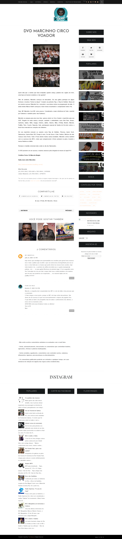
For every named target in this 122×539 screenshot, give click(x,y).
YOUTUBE (83, 57)
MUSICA (52, 2)
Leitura (94, 197)
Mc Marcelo (29, 255)
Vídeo (99, 197)
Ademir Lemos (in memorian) (33, 423)
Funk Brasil (89, 200)
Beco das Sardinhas (31, 476)
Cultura (88, 191)
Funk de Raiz (30, 285)
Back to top (99, 537)
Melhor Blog (97, 200)
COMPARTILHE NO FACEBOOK (29, 196)
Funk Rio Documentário (89, 83)
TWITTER (91, 50)
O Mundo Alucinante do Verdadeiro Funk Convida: (90, 156)
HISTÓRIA (38, 2)
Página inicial (22, 2)
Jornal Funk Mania (97, 191)
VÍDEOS (45, 2)
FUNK (89, 194)
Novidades (84, 144)
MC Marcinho (49, 201)
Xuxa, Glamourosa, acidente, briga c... (26, 238)
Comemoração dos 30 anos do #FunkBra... (64, 237)
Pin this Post (68, 196)
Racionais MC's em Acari (89, 104)
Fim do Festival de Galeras (33, 411)
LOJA (31, 2)
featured (85, 3)
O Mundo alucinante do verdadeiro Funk (89, 115)
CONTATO (60, 2)
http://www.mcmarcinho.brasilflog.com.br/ (30, 165)
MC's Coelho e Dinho (31, 436)
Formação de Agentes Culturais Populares (88, 126)
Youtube (82, 200)
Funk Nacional (96, 194)
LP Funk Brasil (83, 202)
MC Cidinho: (84, 93)
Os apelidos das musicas (32, 398)
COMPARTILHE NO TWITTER (51, 196)
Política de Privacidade (73, 2)
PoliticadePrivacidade (85, 205)
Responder (72, 310)
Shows (55, 201)
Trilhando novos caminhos (90, 165)
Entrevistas (83, 194)
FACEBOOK (83, 50)
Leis (80, 197)
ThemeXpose (31, 537)
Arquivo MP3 (29, 464)
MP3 (94, 205)
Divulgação (87, 197)
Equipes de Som (92, 202)
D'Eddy (42, 201)
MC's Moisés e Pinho (88, 72)
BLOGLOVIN (91, 57)
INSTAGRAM (99, 50)
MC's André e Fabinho (31, 519)
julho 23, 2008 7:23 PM (31, 258)
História (82, 191)
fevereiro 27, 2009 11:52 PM (32, 288)
